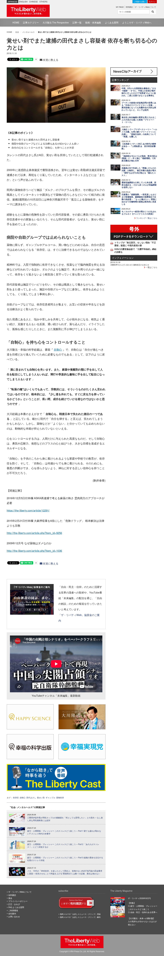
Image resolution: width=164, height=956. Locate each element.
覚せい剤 (41, 797)
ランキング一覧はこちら (146, 218)
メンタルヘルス (28, 32)
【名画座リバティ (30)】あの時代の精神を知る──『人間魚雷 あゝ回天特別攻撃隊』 (139, 146)
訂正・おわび (14, 904)
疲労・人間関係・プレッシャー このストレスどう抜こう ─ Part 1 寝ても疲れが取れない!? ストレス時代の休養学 (64, 832)
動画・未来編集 (93, 22)
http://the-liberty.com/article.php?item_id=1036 (34, 551)
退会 (10, 898)
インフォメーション (123, 257)
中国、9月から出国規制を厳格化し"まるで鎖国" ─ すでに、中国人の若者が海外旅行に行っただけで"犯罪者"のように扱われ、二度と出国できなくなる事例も (139, 92)
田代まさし (31, 797)
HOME (15, 22)
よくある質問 (111, 22)
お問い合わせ (14, 916)
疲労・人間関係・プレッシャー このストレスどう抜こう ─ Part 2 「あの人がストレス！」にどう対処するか (63, 845)
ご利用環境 (13, 910)
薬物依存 (60, 797)
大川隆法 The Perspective (56, 22)
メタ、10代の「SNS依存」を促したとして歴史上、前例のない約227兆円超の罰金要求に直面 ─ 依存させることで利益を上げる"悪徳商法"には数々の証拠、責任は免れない (64, 872)
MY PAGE (120, 7)
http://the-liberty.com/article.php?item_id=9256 (34, 533)
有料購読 (129, 7)
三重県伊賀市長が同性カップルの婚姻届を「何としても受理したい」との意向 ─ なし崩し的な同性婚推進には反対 (65, 819)
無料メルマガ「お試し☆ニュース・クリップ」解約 (80, 917)
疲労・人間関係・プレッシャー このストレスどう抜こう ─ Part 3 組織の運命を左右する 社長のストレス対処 (65, 859)
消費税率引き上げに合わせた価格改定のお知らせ (129, 264)
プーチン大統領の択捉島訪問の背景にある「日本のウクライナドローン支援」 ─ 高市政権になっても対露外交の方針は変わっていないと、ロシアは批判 (139, 106)
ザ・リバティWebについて (145, 7)
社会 (17, 32)
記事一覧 (77, 22)
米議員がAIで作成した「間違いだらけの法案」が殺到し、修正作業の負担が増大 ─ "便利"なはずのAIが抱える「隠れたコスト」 (139, 172)
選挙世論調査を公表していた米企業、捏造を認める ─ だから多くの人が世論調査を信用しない (139, 185)
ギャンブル (50, 797)
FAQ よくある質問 (16, 907)
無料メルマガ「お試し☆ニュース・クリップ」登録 (80, 914)
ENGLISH (23, 1)
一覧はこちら (151, 267)
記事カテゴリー (31, 22)
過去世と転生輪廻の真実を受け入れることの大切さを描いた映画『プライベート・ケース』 (139, 120)
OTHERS (43, 1)
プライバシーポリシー (18, 901)
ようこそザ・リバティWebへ (137, 22)
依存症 (16, 797)
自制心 (58, 349)
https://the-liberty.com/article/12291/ (28, 510)
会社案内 (12, 913)
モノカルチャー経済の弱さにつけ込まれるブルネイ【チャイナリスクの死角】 (139, 212)
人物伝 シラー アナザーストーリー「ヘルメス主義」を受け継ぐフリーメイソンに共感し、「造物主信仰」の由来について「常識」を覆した (139, 133)
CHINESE (33, 1)
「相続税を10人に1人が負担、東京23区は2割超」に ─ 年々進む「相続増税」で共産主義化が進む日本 (139, 158)
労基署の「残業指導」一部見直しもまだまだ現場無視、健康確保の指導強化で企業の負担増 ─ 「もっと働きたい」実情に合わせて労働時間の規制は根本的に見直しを (139, 199)
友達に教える (50, 60)
